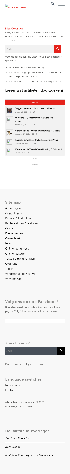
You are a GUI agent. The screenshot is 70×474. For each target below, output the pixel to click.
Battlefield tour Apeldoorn (21, 223)
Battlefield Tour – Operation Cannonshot (29, 455)
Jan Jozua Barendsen (17, 438)
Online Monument (17, 248)
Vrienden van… (14, 278)
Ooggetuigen (13, 213)
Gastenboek (13, 238)
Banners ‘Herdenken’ (18, 218)
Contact (10, 228)
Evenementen (14, 233)
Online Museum (15, 253)
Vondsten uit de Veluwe (20, 273)
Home (9, 243)
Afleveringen (13, 208)
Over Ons (11, 263)
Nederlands (12, 385)
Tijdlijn (9, 268)
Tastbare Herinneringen (20, 258)
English (10, 390)
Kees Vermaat (13, 446)
